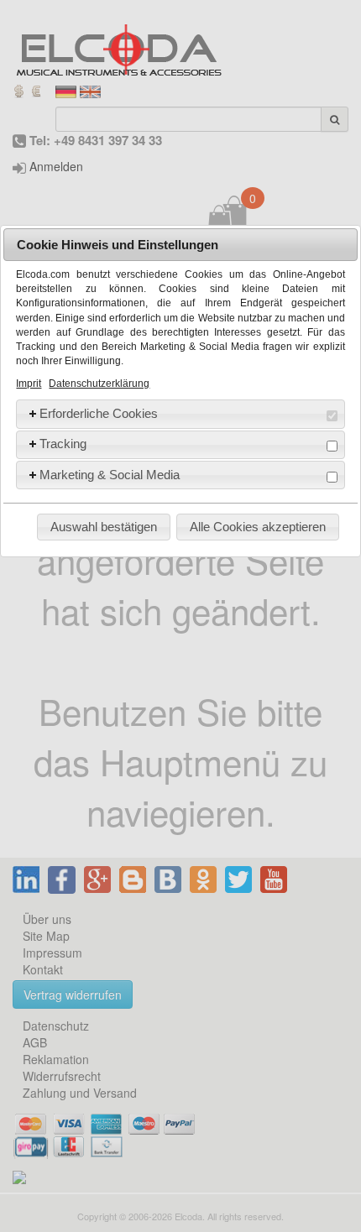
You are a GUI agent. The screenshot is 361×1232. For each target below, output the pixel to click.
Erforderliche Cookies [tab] (98, 413)
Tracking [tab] (62, 443)
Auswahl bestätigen (103, 526)
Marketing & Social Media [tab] (109, 474)
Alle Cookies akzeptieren (258, 526)
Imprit (28, 383)
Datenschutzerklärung (99, 383)
